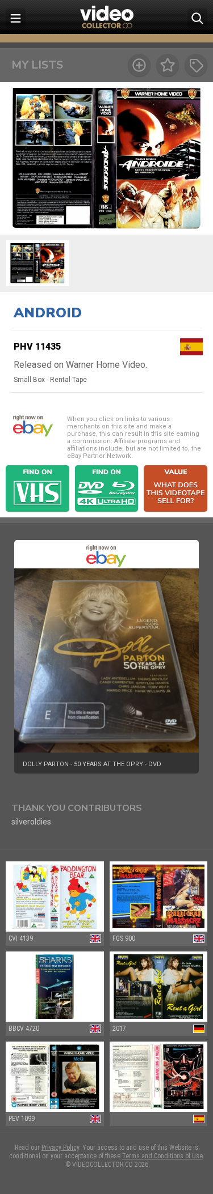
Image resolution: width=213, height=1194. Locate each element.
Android (48, 313)
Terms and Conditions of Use (162, 1156)
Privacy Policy (60, 1147)
